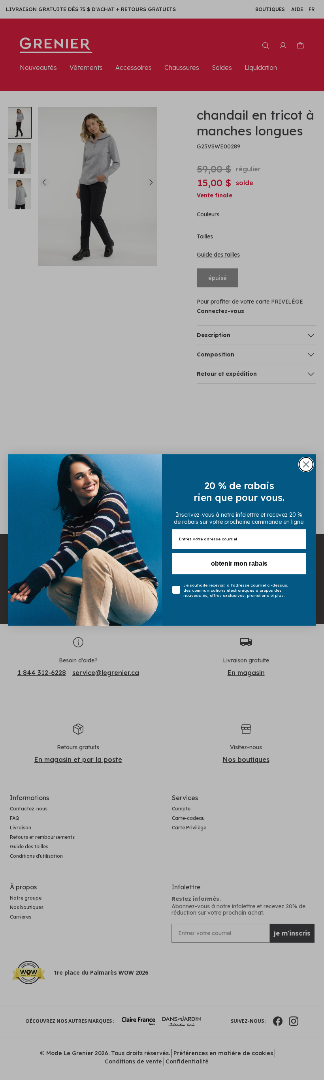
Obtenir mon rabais (239, 563)
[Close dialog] (306, 464)
